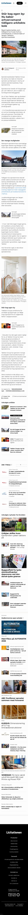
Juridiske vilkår (14, 862)
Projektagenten (14, 849)
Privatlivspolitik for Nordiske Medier (14, 859)
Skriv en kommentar (20, 396)
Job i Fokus (5, 465)
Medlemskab (14, 843)
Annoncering (14, 846)
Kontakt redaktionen (14, 875)
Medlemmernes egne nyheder (11, 618)
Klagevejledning (14, 865)
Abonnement (14, 841)
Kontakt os (14, 878)
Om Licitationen (14, 883)
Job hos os (14, 880)
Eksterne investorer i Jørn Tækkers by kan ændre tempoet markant (18, 131)
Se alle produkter (14, 852)
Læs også (14, 126)
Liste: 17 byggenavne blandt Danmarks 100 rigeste (18, 326)
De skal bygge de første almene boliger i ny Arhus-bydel (19, 215)
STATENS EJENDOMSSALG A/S (15, 391)
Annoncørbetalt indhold (14, 867)
